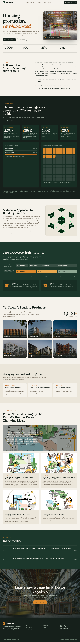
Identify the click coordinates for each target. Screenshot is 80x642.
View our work (22, 39)
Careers (44, 627)
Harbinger (9, 2)
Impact (44, 2)
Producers (39, 2)
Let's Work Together (70, 2)
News (49, 2)
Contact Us (45, 625)
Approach (32, 2)
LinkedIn (45, 629)
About (27, 2)
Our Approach (29, 627)
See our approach (9, 39)
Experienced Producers (31, 629)
